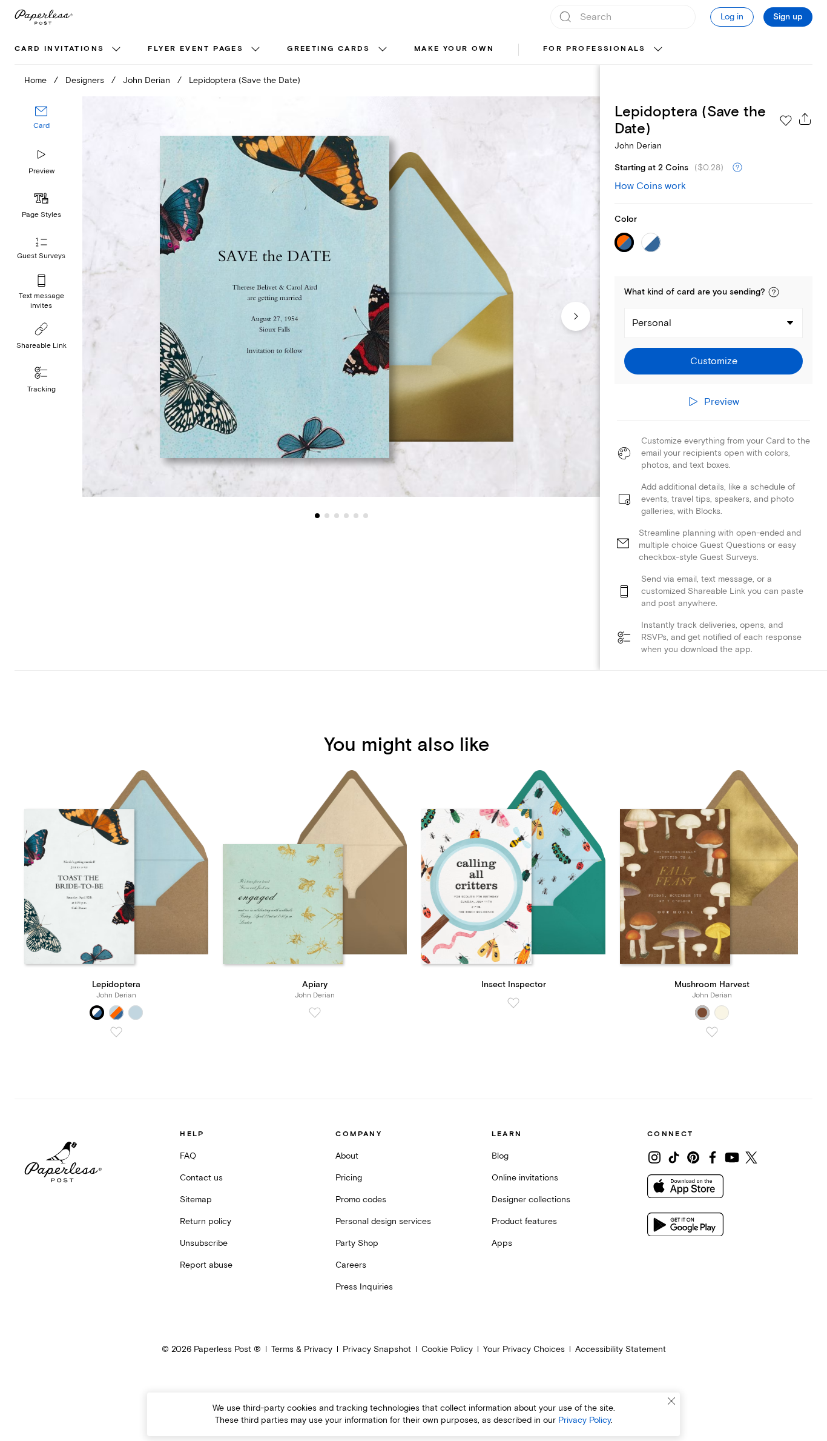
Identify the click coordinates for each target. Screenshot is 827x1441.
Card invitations (59, 48)
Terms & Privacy (301, 1349)
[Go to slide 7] (365, 515)
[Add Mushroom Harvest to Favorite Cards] (712, 1032)
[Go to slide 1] (317, 515)
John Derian (146, 80)
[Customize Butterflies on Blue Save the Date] (341, 297)
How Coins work (650, 186)
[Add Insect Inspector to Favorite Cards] (513, 1003)
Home (35, 80)
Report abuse (206, 1265)
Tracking (41, 389)
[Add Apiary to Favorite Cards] (315, 1012)
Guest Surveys (41, 256)
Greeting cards (329, 48)
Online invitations (525, 1178)
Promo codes (360, 1199)
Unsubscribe (204, 1243)
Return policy (205, 1221)
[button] (774, 292)
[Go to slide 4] (336, 515)
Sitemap (196, 1199)
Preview (41, 171)
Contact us (201, 1178)
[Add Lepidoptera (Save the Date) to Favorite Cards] (786, 120)
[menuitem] (69, 49)
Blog (500, 1156)
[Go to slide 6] (356, 515)
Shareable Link (41, 345)
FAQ (188, 1156)
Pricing (348, 1178)
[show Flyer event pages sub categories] (255, 50)
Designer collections (531, 1199)
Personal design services (383, 1221)
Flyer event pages (195, 48)
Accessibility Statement (620, 1349)
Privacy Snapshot (377, 1349)
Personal (651, 323)
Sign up (788, 17)
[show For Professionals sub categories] (658, 50)
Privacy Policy (584, 1420)
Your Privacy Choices (524, 1349)
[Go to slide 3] (327, 515)
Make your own (454, 48)
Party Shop (356, 1243)
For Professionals (594, 48)
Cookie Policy (447, 1349)
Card (41, 125)
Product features (524, 1221)
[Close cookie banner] (671, 1401)
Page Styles (41, 214)
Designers (84, 80)
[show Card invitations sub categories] (116, 50)
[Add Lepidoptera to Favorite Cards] (116, 1032)
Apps (502, 1243)
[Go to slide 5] (346, 515)
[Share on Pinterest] (693, 1157)
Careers (350, 1265)
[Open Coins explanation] (737, 168)
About (346, 1156)
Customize (713, 361)
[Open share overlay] (805, 118)
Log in (731, 17)
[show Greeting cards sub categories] (382, 50)
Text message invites (41, 300)
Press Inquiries (364, 1287)
